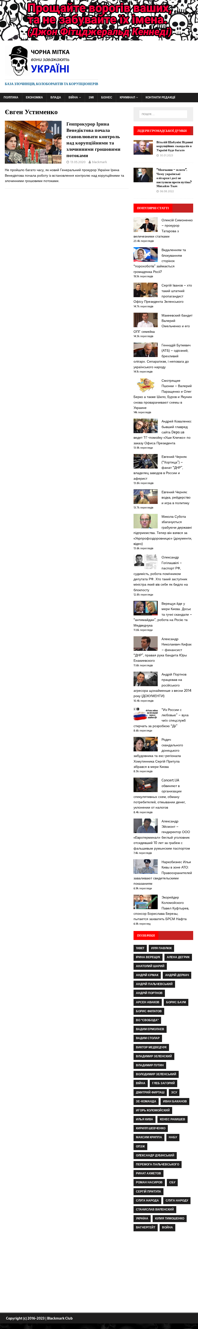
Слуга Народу (177, 1200)
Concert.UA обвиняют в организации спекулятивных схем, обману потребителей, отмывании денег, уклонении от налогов (160, 794)
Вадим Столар (148, 1038)
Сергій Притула (148, 1191)
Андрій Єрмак (147, 975)
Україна (142, 1218)
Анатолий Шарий (150, 966)
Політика (11, 97)
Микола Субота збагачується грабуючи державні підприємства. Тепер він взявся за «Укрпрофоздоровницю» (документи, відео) (163, 530)
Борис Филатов (149, 1011)
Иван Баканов (175, 1101)
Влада (55, 97)
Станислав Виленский (155, 1209)
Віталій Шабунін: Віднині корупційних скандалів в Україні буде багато (174, 146)
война (167, 1227)
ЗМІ (91, 97)
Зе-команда (146, 1101)
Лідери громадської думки (162, 130)
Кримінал (127, 97)
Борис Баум (176, 1002)
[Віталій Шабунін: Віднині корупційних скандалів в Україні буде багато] (143, 151)
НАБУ (173, 1137)
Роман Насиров (149, 1182)
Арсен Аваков (147, 1002)
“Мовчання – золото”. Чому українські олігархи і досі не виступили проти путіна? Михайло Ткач (174, 177)
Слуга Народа (147, 1200)
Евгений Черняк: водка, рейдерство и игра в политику (176, 497)
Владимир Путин (150, 1065)
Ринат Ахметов (148, 1173)
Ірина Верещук (148, 957)
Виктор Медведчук (151, 1047)
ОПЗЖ (140, 1146)
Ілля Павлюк (161, 948)
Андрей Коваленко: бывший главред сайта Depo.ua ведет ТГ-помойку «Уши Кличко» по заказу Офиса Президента (163, 432)
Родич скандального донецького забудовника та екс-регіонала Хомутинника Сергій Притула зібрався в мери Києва (158, 753)
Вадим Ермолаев (150, 1029)
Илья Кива (144, 1119)
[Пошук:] (163, 114)
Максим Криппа (149, 1137)
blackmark (99, 162)
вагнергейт (145, 1227)
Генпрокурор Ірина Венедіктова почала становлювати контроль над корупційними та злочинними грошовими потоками (93, 139)
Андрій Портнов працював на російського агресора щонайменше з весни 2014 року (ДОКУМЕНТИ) (162, 685)
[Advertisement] (163, 1273)
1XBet (140, 948)
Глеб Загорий (163, 1083)
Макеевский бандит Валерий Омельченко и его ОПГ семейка (163, 323)
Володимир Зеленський (156, 1074)
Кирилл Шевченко (150, 1128)
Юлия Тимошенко (169, 1218)
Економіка (34, 97)
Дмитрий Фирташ (150, 1092)
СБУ (172, 1182)
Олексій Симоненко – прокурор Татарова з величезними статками (163, 228)
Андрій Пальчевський (154, 984)
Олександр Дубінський (155, 1155)
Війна (73, 97)
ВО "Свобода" (147, 1020)
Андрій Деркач (177, 975)
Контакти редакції (160, 97)
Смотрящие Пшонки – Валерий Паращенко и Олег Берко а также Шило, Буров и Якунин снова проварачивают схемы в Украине (163, 394)
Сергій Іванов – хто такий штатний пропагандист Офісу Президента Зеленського (163, 293)
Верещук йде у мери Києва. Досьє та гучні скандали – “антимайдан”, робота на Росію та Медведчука (163, 614)
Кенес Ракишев (172, 1119)
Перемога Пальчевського (157, 1164)
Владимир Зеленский (154, 1056)
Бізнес (106, 97)
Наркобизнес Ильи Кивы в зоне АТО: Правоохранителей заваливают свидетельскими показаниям (163, 872)
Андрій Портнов (149, 993)
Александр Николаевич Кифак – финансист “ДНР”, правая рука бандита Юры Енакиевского (162, 649)
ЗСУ (174, 1092)
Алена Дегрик (178, 957)
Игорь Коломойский (153, 1110)
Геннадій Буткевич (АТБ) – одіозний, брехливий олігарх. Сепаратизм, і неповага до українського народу (162, 356)
